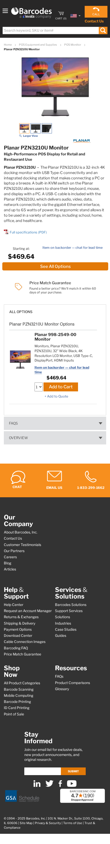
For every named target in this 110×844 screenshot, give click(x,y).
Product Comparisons (72, 683)
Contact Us (94, 21)
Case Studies (65, 629)
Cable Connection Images (25, 642)
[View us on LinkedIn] (37, 786)
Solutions (62, 617)
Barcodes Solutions (70, 605)
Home (8, 44)
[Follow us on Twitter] (49, 786)
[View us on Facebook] (60, 786)
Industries (63, 623)
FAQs (13, 423)
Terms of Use (72, 823)
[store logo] (31, 13)
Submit (73, 771)
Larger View (30, 135)
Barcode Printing (17, 702)
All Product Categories (22, 683)
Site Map (26, 823)
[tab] (55, 309)
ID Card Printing (16, 708)
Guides (60, 636)
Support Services (69, 611)
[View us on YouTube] (71, 786)
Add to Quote (57, 396)
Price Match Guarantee (22, 654)
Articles (10, 569)
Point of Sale (14, 714)
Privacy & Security (48, 823)
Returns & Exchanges (21, 617)
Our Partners (14, 551)
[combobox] (55, 30)
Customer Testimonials (22, 545)
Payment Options (18, 629)
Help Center (13, 605)
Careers (10, 557)
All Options (20, 312)
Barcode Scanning (19, 689)
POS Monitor (73, 44)
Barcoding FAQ (16, 648)
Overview (18, 438)
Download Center (18, 636)
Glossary (62, 689)
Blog (7, 563)
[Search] (103, 30)
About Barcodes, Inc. (20, 532)
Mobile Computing (18, 695)
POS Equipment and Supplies (38, 44)
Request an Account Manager (28, 611)
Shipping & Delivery (19, 623)
